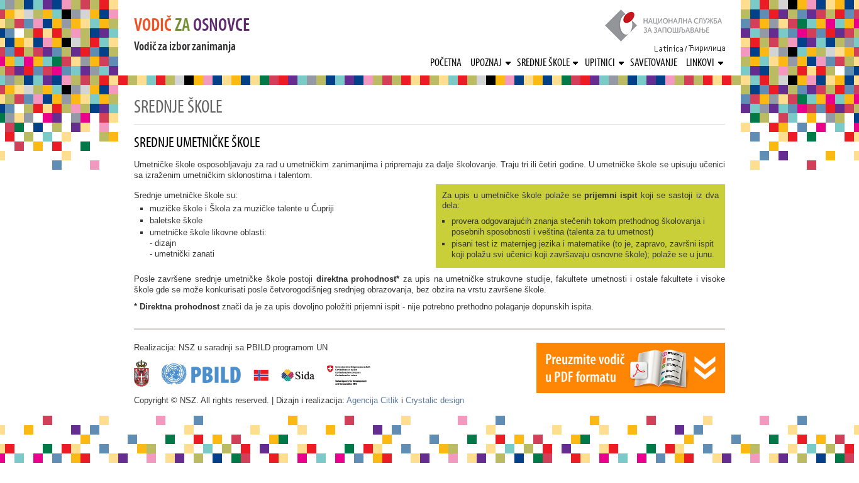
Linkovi (700, 62)
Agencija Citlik (372, 400)
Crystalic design (435, 400)
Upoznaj (486, 62)
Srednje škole (543, 62)
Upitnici (600, 62)
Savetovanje (653, 62)
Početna (446, 62)
